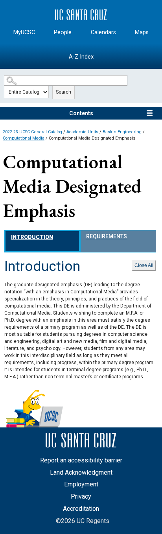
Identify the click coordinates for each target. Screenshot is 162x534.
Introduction (32, 237)
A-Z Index (81, 56)
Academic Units (82, 131)
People (63, 32)
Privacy (81, 496)
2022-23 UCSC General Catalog (32, 131)
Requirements (106, 236)
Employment (81, 484)
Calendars (103, 32)
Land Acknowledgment (81, 472)
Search (63, 92)
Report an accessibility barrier (81, 460)
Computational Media (23, 138)
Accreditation (81, 508)
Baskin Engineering (122, 131)
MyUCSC (24, 32)
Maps (142, 32)
